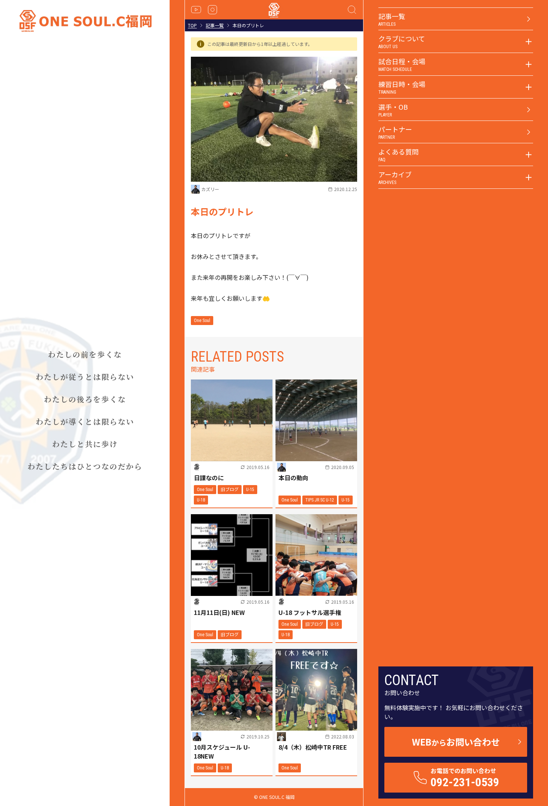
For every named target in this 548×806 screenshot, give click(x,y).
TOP (192, 25)
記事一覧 (215, 25)
